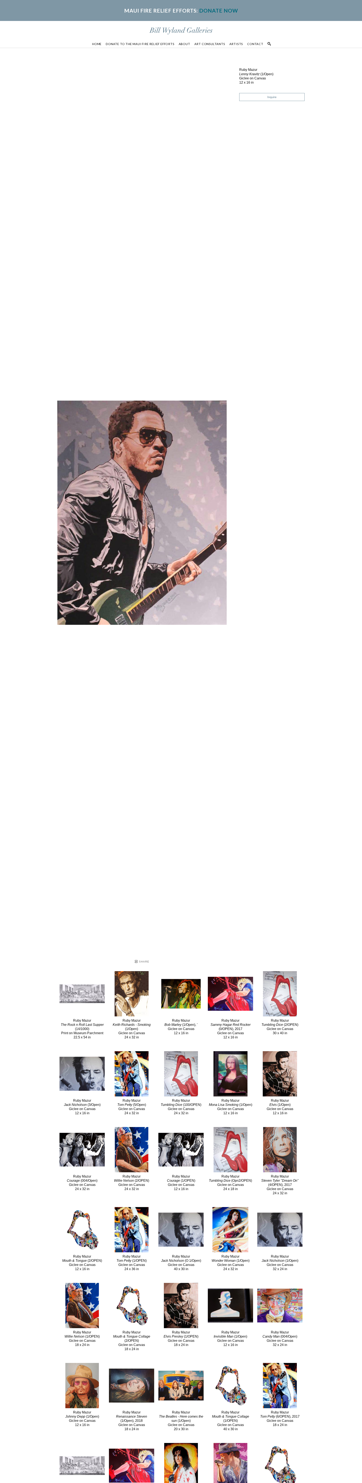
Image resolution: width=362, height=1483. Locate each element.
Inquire (272, 97)
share (143, 961)
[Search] (269, 43)
